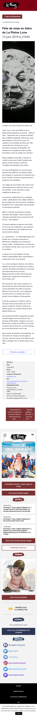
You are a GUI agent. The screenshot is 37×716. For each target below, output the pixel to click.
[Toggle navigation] (31, 5)
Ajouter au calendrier (18, 352)
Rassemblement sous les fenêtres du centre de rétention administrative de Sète (14, 414)
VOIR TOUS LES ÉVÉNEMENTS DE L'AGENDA (18, 631)
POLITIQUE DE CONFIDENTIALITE (18, 697)
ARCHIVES (18, 686)
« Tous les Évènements (12, 16)
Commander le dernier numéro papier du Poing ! (18, 485)
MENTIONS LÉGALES (18, 691)
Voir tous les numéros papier (18, 493)
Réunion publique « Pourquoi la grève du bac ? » (29, 414)
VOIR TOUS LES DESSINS (18, 597)
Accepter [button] (18, 713)
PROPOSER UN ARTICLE (19, 548)
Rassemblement (11, 376)
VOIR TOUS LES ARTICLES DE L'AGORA (18, 541)
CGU (18, 702)
